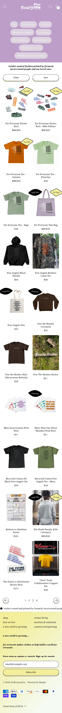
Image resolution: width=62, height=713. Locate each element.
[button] (50, 6)
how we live (9, 622)
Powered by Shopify (37, 682)
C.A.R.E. (45, 24)
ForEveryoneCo (18, 682)
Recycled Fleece (41, 40)
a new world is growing (15, 626)
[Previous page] (6, 600)
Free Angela (43, 32)
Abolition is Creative (22, 32)
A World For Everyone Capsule (31, 56)
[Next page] (56, 600)
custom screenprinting (45, 626)
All (14, 24)
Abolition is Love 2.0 (31, 48)
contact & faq (41, 617)
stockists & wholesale (45, 622)
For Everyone (28, 24)
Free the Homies (20, 40)
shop (5, 617)
